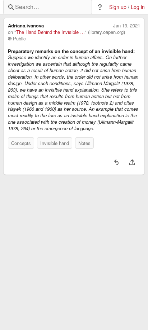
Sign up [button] (117, 7)
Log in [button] (138, 7)
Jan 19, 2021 (126, 25)
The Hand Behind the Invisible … (50, 32)
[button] (100, 7)
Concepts (21, 143)
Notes (84, 143)
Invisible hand (54, 143)
